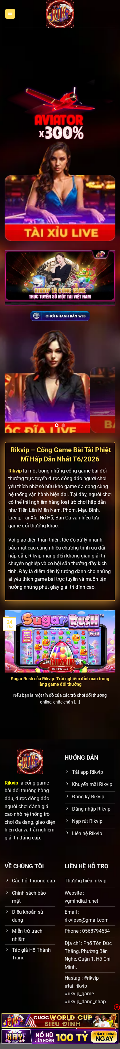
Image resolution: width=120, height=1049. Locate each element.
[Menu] (10, 14)
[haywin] (60, 1036)
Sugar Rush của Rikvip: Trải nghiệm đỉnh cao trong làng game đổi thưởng (60, 681)
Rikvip (15, 471)
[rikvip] (60, 1020)
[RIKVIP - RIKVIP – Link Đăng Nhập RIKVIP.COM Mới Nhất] (60, 14)
